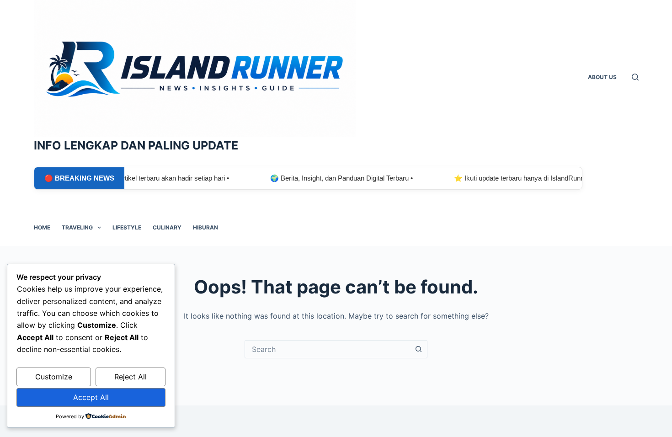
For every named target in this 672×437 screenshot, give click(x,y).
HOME (42, 227)
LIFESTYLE (126, 227)
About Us (602, 77)
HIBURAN (205, 227)
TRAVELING (77, 227)
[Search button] (418, 349)
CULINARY (167, 227)
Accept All (91, 397)
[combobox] (327, 349)
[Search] (635, 77)
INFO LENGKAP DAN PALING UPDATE (136, 145)
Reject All (130, 376)
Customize (53, 376)
